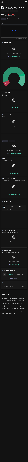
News (3, 23)
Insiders (18, 18)
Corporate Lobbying (9, 114)
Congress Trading (8, 42)
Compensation (10, 21)
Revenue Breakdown (9, 136)
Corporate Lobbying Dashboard (14, 129)
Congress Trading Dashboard (14, 56)
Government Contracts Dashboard (14, 194)
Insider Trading (7, 92)
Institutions (4, 21)
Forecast (14, 18)
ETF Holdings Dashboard (14, 264)
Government (17, 21)
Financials (9, 18)
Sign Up (11, 274)
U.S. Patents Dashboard (14, 173)
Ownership (23, 21)
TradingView (24, 38)
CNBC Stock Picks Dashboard (14, 244)
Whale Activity (7, 62)
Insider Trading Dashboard (14, 107)
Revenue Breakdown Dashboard (14, 153)
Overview (3, 18)
